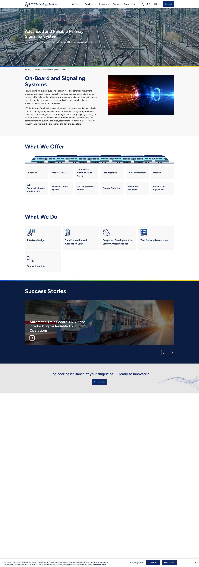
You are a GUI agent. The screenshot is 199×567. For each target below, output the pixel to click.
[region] (99, 563)
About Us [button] (128, 4)
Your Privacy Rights (136, 563)
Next (171, 352)
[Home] (41, 4)
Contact (168, 4)
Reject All (153, 563)
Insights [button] (103, 4)
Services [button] (89, 4)
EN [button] (155, 4)
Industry (28, 70)
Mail (149, 4)
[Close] (195, 562)
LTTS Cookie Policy (99, 564)
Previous (163, 352)
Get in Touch (99, 382)
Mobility (37, 70)
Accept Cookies (169, 563)
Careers (116, 4)
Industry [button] (75, 4)
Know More (32, 338)
